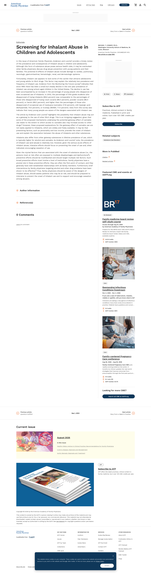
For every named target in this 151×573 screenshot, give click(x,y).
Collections (61, 547)
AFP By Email (102, 543)
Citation (105, 157)
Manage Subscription (105, 539)
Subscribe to (107, 469)
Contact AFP (102, 547)
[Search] (145, 5)
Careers (100, 550)
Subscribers (82, 543)
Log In (18, 224)
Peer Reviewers (83, 539)
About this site (20, 566)
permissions (60, 521)
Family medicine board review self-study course (118, 220)
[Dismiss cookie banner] (113, 556)
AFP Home (60, 535)
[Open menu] (5, 5)
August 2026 (63, 437)
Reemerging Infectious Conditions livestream (114, 288)
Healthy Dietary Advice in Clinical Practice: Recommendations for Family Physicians (85, 446)
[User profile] (140, 5)
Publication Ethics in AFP (125, 540)
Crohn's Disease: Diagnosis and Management (72, 450)
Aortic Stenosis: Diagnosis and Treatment (71, 453)
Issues (79, 5)
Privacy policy (32, 566)
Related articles (107, 161)
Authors (80, 535)
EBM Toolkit (122, 555)
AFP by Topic (90, 5)
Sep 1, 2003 (75, 30)
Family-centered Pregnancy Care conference (116, 357)
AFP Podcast (123, 545)
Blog (101, 5)
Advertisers (81, 547)
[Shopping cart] (136, 5)
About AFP (122, 535)
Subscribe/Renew (104, 535)
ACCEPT (107, 565)
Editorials (20, 42)
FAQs (120, 559)
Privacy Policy (100, 561)
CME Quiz (111, 5)
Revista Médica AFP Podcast (125, 550)
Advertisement (75, 12)
